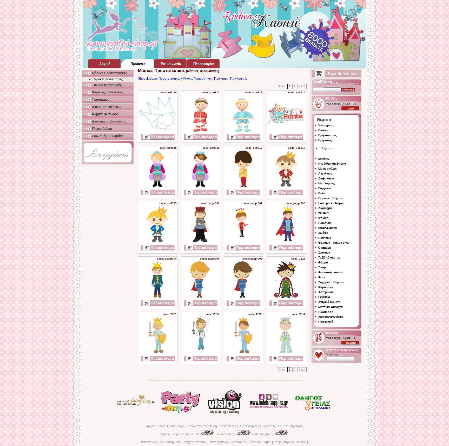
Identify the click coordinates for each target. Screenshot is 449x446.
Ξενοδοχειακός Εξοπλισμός (227, 442)
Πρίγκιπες (327, 148)
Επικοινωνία (227, 426)
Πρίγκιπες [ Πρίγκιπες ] (230, 78)
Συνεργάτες (268, 426)
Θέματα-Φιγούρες (290, 426)
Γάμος (266, 442)
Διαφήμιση (172, 442)
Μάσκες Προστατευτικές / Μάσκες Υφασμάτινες (179, 78)
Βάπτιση (254, 442)
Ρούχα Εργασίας (194, 442)
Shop (142, 78)
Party (277, 442)
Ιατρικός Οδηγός (294, 442)
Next (302, 86)
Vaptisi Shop (169, 434)
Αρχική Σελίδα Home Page (165, 426)
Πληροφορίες (248, 426)
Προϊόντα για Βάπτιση (201, 426)
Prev (282, 86)
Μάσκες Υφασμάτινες (108, 79)
